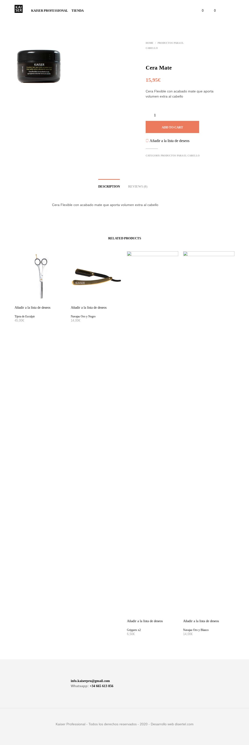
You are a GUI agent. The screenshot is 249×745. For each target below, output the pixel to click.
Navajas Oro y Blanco (196, 630)
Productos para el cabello (180, 155)
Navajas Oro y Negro (83, 316)
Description (109, 186)
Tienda (77, 10)
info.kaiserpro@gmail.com (90, 681)
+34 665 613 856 (101, 686)
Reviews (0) (137, 186)
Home (149, 43)
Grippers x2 (134, 630)
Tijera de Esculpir (25, 316)
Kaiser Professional (49, 10)
